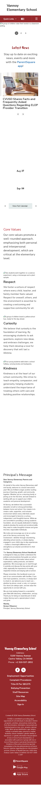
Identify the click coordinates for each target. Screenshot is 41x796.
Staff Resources (20, 692)
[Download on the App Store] (20, 773)
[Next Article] (23, 114)
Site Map (20, 696)
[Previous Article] (18, 114)
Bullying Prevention (20, 688)
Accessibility (20, 700)
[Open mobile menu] (36, 18)
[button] (10, 18)
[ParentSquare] (20, 761)
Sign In (20, 704)
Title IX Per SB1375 (20, 684)
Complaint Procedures (20, 680)
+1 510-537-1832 (24, 662)
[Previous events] (5, 206)
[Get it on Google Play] (20, 767)
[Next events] (36, 206)
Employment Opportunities (20, 676)
